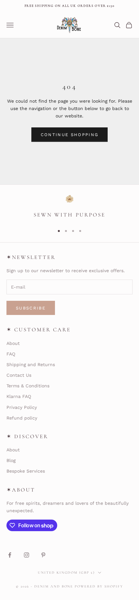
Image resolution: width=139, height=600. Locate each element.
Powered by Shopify (99, 586)
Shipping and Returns (30, 364)
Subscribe (31, 308)
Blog (11, 460)
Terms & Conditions (27, 385)
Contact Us (18, 375)
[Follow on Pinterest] (43, 555)
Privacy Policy (21, 407)
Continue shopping (70, 134)
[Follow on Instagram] (26, 555)
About (13, 343)
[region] (69, 207)
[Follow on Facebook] (9, 555)
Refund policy (21, 417)
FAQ (10, 353)
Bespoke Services (25, 471)
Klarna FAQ (18, 396)
